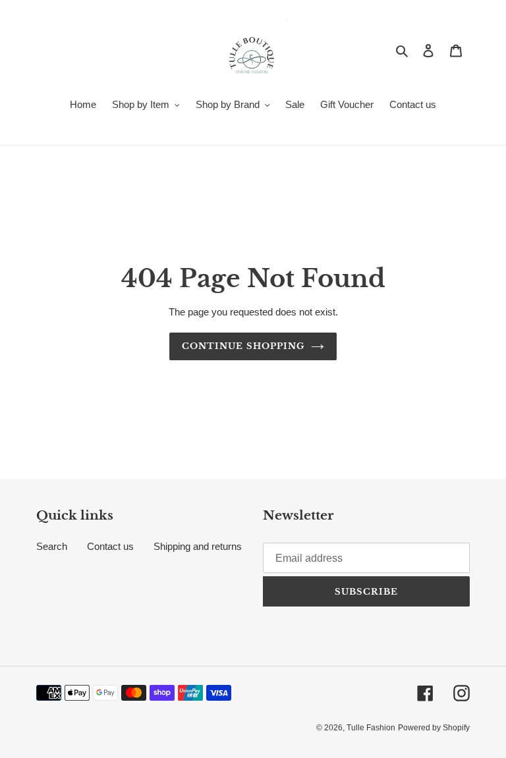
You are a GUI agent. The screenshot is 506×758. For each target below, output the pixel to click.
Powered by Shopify (434, 727)
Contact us (110, 546)
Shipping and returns (198, 546)
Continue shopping (243, 346)
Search (51, 546)
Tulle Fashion (371, 727)
